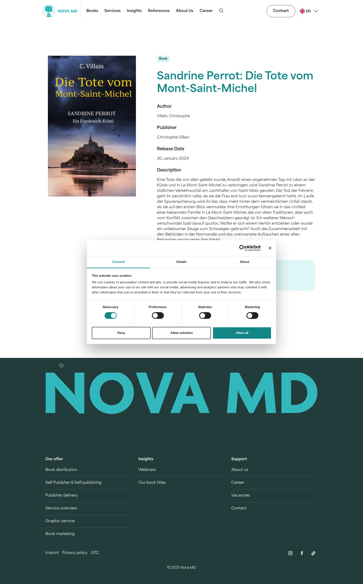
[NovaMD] (63, 365)
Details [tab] (181, 262)
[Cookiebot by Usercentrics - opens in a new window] (242, 248)
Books (92, 11)
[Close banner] (269, 248)
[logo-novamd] (62, 11)
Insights (134, 11)
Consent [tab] (118, 262)
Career (206, 11)
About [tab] (244, 262)
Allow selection (181, 333)
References (159, 11)
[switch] (158, 315)
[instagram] (290, 553)
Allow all (242, 333)
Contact (281, 11)
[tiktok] (313, 553)
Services (112, 11)
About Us (184, 11)
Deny (121, 333)
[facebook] (302, 553)
